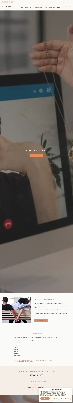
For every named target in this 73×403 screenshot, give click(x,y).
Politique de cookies (43, 400)
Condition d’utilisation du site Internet (66, 400)
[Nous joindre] (63, 7)
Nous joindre (68, 6)
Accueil (22, 7)
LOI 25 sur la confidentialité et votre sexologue (53, 400)
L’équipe (31, 7)
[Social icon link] (3, 2)
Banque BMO (16, 353)
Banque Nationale (17, 355)
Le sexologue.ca (6, 7)
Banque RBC (16, 347)
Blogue (50, 7)
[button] (70, 389)
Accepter (45, 398)
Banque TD (16, 349)
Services (26, 7)
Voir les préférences (65, 398)
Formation (45, 7)
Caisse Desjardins (17, 342)
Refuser (55, 398)
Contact (54, 7)
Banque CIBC (16, 351)
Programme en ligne (38, 7)
